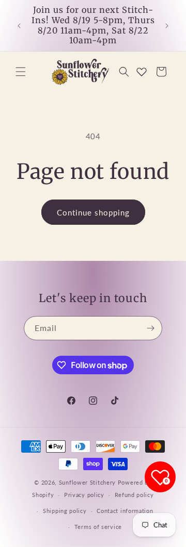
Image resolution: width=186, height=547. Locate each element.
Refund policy (134, 494)
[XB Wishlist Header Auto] (141, 71)
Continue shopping (93, 212)
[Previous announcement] (19, 25)
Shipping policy (65, 510)
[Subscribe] (150, 328)
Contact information (125, 510)
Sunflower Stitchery (88, 482)
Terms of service (98, 526)
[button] (20, 71)
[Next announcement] (167, 25)
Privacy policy (84, 494)
